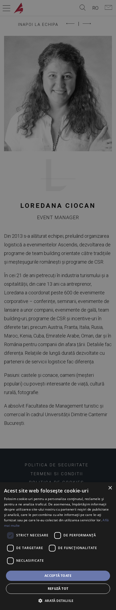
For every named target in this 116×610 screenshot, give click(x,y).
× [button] (110, 488)
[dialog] (58, 546)
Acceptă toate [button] (58, 575)
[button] (57, 600)
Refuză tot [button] (58, 588)
